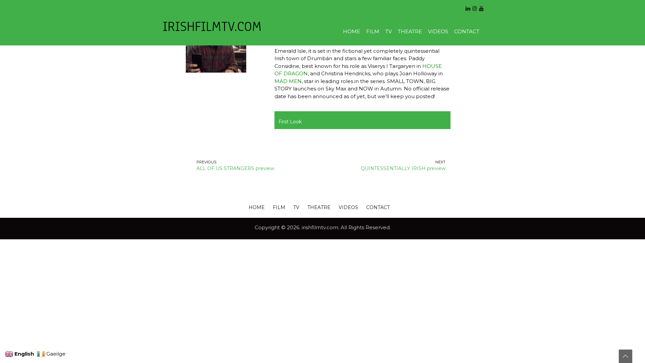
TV (388, 31)
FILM (372, 31)
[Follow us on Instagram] (474, 6)
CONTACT (466, 31)
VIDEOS (438, 31)
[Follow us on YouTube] (481, 6)
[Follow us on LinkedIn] (468, 6)
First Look (290, 122)
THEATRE (410, 31)
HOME (351, 31)
